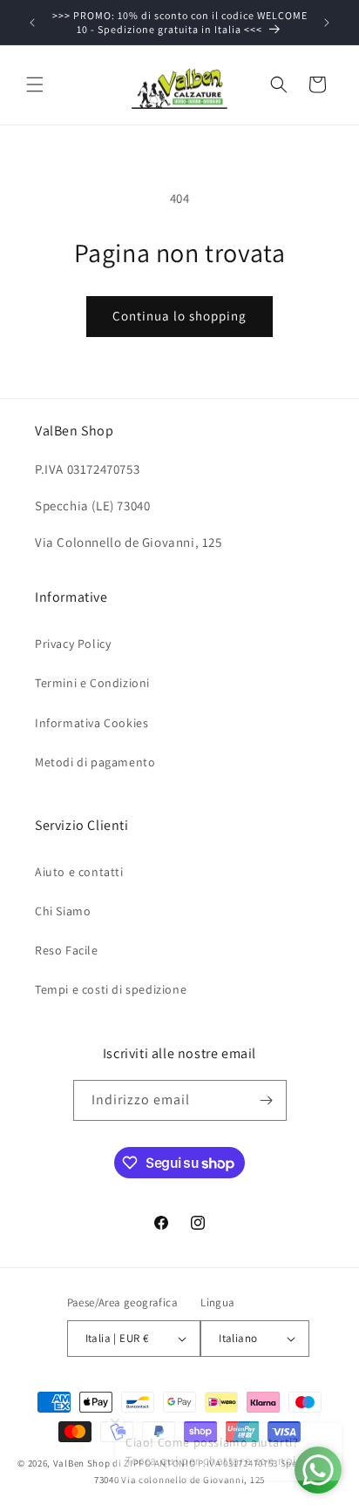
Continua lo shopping (179, 315)
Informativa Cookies (91, 723)
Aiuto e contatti (79, 872)
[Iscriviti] (266, 1100)
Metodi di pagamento (95, 762)
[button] (35, 84)
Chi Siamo (63, 911)
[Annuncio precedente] (32, 22)
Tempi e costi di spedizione (110, 989)
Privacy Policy (73, 643)
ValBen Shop (82, 1463)
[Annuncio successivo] (327, 22)
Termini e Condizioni (92, 683)
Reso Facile (66, 950)
